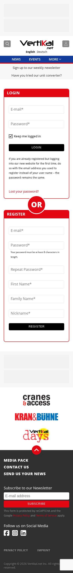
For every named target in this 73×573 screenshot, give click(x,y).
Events (34, 59)
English (30, 52)
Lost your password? (24, 191)
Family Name (22, 299)
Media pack (16, 460)
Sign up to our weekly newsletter (36, 67)
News (16, 59)
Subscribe (36, 503)
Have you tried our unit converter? (36, 75)
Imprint (43, 550)
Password (19, 124)
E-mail (16, 109)
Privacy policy (16, 550)
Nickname (19, 313)
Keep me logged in (27, 136)
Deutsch (42, 52)
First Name (20, 284)
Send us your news (25, 473)
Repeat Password (26, 269)
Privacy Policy (21, 515)
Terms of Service (46, 515)
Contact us (16, 467)
